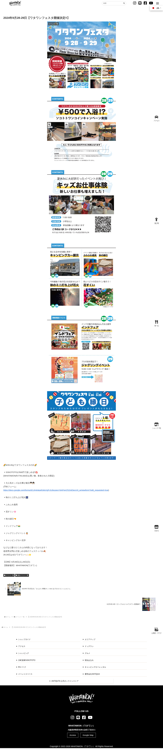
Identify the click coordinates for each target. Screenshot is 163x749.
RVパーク (22, 667)
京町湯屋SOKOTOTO (26, 660)
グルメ (87, 653)
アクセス (21, 646)
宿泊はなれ (89, 660)
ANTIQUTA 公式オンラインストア (65, 681)
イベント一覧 (10, 575)
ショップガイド (24, 639)
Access (73, 735)
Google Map (88, 735)
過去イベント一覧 (23, 575)
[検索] (124, 3)
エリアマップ (90, 639)
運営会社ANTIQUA (92, 674)
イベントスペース (25, 674)
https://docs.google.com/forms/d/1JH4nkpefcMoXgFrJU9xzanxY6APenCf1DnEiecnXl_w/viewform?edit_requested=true (55, 490)
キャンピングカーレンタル (95, 667)
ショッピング (23, 653)
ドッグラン (89, 646)
